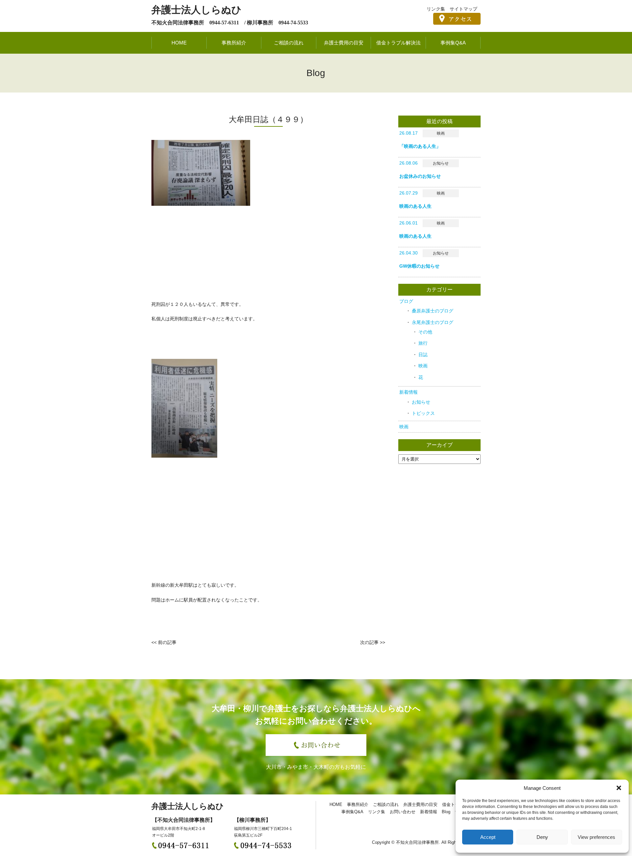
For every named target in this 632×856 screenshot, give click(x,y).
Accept (487, 837)
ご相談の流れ (288, 42)
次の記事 (369, 642)
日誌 (423, 354)
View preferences (596, 837)
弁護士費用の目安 (343, 42)
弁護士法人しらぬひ (196, 9)
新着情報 (408, 392)
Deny (542, 837)
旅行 (423, 343)
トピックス (423, 413)
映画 (423, 365)
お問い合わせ (402, 811)
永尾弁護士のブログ (432, 322)
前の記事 (167, 642)
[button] (619, 788)
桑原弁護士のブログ (432, 310)
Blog (446, 811)
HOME (179, 42)
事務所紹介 (234, 42)
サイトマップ (463, 9)
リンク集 (436, 9)
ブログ (406, 301)
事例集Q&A (453, 42)
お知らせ (421, 402)
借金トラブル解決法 (398, 42)
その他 (425, 331)
